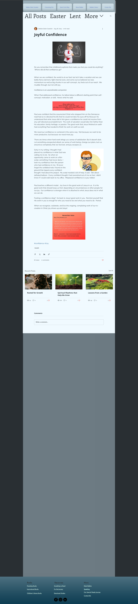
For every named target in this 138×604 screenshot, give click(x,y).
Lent (75, 16)
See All (111, 270)
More (91, 16)
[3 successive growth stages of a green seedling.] (69, 281)
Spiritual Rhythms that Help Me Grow (67, 294)
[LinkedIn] (65, 599)
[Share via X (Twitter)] (40, 254)
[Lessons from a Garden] (99, 281)
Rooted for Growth (35, 293)
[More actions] (102, 29)
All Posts (35, 16)
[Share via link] (49, 254)
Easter (58, 16)
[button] (111, 16)
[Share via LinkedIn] (44, 254)
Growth (37, 248)
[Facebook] (56, 599)
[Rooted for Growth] (38, 281)
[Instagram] (60, 599)
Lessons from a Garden (97, 293)
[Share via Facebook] (35, 254)
